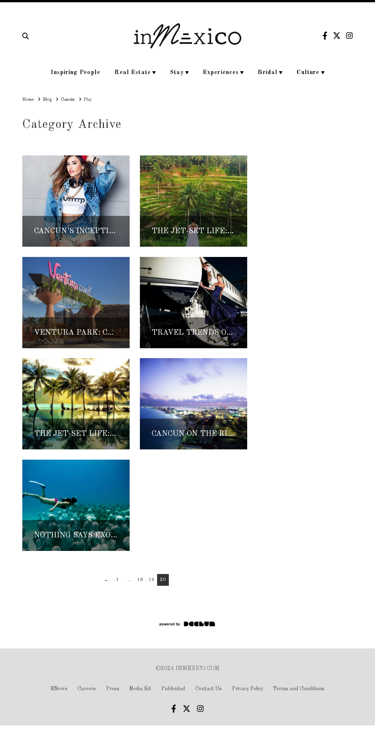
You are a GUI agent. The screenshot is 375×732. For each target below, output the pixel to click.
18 (140, 579)
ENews (59, 688)
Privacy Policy (247, 688)
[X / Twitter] (337, 36)
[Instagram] (349, 36)
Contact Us (208, 688)
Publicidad (173, 688)
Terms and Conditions (298, 688)
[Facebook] (325, 36)
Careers (86, 688)
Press (112, 688)
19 (152, 579)
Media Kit (140, 688)
